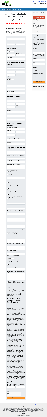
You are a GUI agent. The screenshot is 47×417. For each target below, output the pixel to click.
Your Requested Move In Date (12, 257)
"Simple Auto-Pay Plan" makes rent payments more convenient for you (16, 283)
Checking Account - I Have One (13, 232)
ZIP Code (8, 76)
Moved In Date (9, 78)
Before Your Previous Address (12, 127)
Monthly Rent (9, 87)
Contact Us (44, 1)
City (7, 73)
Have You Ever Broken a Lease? (12, 185)
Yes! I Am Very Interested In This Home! (38, 50)
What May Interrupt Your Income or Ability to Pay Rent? (15, 211)
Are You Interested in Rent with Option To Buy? (38, 74)
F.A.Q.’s (14, 9)
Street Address (9, 70)
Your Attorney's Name (10, 176)
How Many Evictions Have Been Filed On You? (15, 207)
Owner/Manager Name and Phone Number (14, 118)
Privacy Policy (34, 404)
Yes (8, 182)
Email (36, 70)
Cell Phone (9, 53)
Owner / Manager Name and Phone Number (14, 84)
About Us (34, 1)
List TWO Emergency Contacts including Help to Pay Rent (16, 237)
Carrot (29, 415)
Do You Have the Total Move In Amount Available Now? (15, 180)
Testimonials (39, 1)
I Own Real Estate (11, 235)
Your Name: (35, 58)
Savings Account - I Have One (12, 233)
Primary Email (9, 57)
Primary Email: (35, 62)
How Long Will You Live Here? (12, 170)
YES (8, 186)
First (7, 46)
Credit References (10, 224)
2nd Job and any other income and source (14, 164)
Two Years (9, 172)
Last (16, 46)
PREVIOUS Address (10, 99)
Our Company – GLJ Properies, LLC (16, 404)
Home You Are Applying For (11, 37)
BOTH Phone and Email (38, 71)
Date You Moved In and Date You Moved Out (14, 114)
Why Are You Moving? (10, 91)
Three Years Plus (10, 174)
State (17, 73)
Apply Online (8, 9)
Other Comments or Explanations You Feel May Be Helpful (15, 272)
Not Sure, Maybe (10, 189)
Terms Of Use (29, 404)
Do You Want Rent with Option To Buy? (13, 261)
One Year (9, 171)
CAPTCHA (8, 391)
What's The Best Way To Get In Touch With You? (38, 67)
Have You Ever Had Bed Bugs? (12, 191)
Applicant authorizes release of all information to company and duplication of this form (15, 385)
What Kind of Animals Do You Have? (13, 202)
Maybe (36, 79)
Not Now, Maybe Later (11, 265)
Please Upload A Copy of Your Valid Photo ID (14, 289)
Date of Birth (9, 50)
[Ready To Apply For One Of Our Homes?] (39, 17)
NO (8, 188)
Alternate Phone (19, 53)
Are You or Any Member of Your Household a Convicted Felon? (14, 197)
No (8, 183)
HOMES (3, 9)
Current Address (10, 66)
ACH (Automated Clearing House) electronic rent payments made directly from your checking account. (16, 286)
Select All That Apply (10, 231)
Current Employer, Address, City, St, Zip (14, 150)
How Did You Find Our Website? (12, 252)
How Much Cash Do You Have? (12, 267)
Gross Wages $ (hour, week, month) (13, 160)
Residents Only (20, 9)
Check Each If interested (11, 281)
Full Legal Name (10, 42)
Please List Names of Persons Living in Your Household (14, 216)
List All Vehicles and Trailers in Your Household (15, 245)
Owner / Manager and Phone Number (13, 138)
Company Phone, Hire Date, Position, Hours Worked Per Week (16, 156)
